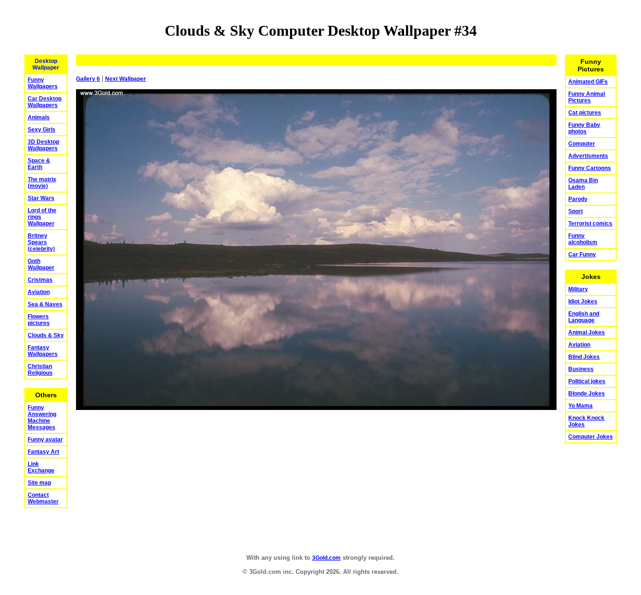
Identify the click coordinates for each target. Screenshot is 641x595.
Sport (575, 211)
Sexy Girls (41, 129)
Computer (581, 143)
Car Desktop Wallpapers (44, 101)
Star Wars (41, 198)
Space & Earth (39, 163)
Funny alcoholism (582, 239)
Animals (39, 117)
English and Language (583, 317)
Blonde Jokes (586, 393)
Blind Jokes (584, 357)
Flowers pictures (39, 319)
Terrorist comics (590, 223)
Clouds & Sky (46, 335)
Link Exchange (41, 467)
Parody (578, 199)
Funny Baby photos (584, 128)
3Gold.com (326, 558)
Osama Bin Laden (583, 183)
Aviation (39, 292)
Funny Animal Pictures (586, 97)
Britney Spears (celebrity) (41, 242)
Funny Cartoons (589, 168)
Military (578, 289)
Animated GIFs (588, 81)
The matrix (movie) (42, 182)
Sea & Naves (45, 304)
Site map (39, 482)
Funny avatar (45, 439)
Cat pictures (584, 112)
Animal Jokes (586, 332)
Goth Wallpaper (41, 264)
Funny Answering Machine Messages (42, 417)
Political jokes (586, 381)
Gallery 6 (88, 79)
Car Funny (582, 254)
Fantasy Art (43, 451)
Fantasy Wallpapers (43, 350)
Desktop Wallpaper (45, 64)
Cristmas (40, 280)
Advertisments (588, 156)
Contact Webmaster (43, 498)
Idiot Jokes (582, 301)
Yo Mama (580, 405)
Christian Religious (40, 369)
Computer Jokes (590, 436)
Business (581, 369)
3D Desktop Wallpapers (43, 145)
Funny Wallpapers (43, 83)
